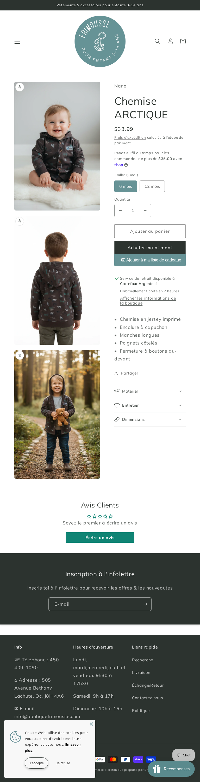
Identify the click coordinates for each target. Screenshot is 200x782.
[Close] (91, 724)
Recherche (142, 659)
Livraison (141, 672)
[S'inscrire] (145, 604)
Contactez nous (147, 697)
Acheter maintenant (150, 247)
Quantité (122, 199)
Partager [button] (129, 373)
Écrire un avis (99, 537)
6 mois (125, 184)
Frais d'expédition (130, 137)
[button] (17, 41)
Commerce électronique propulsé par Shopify (122, 770)
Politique (141, 710)
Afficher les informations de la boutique (148, 301)
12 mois (152, 184)
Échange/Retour (148, 685)
